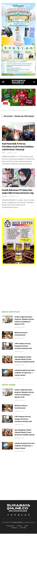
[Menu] (3, 82)
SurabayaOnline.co (18, 522)
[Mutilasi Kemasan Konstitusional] (7, 335)
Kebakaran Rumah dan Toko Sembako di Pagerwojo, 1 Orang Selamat (25, 372)
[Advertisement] (18, 287)
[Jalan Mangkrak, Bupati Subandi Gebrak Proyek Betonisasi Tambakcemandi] (7, 359)
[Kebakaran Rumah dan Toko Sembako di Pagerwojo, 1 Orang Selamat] (7, 373)
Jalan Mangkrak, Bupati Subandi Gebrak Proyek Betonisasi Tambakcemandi (24, 359)
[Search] (34, 82)
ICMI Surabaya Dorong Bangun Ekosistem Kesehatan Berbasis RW (23, 345)
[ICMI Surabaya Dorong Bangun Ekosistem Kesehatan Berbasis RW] (7, 346)
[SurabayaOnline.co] (18, 82)
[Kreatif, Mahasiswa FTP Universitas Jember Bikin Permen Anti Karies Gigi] (18, 177)
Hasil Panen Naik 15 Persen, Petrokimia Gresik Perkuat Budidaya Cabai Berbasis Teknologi (18, 146)
